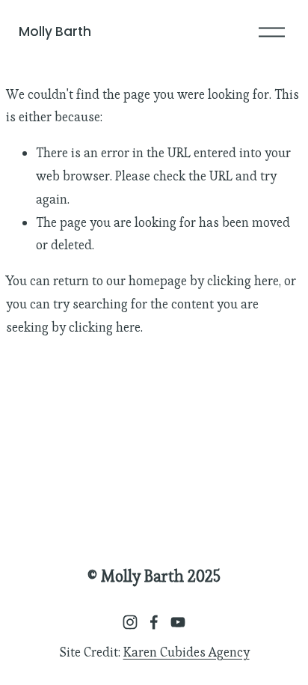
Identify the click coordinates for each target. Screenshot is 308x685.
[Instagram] (130, 622)
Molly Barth (55, 31)
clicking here (243, 281)
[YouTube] (177, 622)
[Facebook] (154, 622)
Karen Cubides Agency (186, 652)
